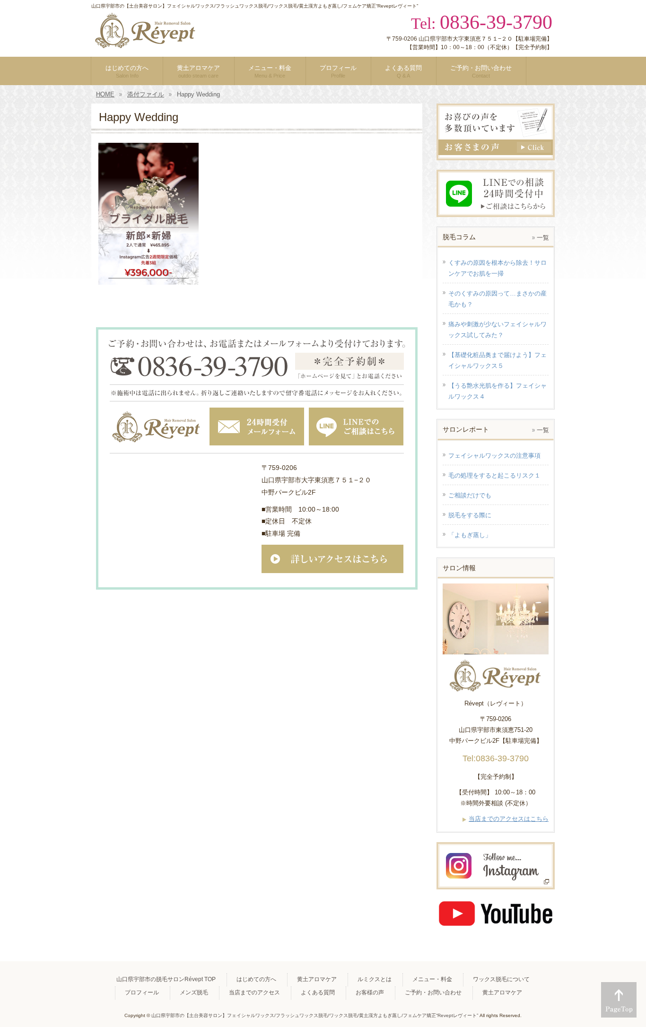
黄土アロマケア (317, 979)
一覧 (543, 237)
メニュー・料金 (432, 979)
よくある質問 (318, 992)
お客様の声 (370, 992)
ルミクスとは (375, 979)
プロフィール (142, 992)
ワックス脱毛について (501, 979)
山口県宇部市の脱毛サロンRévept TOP (166, 979)
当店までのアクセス (254, 992)
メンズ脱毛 (194, 992)
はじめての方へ (256, 979)
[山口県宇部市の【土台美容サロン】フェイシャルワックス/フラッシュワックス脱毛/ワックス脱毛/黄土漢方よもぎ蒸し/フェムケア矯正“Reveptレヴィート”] (146, 39)
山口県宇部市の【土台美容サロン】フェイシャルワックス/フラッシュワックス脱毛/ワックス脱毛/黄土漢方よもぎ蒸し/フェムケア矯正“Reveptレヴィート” (314, 1015)
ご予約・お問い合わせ (433, 992)
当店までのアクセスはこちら (509, 818)
